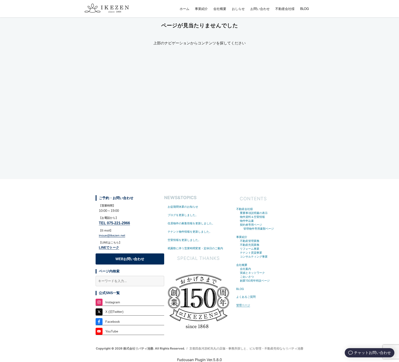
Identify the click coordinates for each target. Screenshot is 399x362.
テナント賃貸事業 (251, 252)
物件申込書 (247, 220)
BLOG (304, 8)
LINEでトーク (109, 247)
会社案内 (245, 269)
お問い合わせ (260, 8)
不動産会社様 (285, 8)
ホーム (184, 8)
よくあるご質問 (246, 296)
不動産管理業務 (249, 241)
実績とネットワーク (252, 272)
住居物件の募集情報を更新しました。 (191, 223)
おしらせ (238, 8)
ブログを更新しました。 (183, 215)
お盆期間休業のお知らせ (183, 206)
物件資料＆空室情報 (252, 217)
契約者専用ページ (251, 224)
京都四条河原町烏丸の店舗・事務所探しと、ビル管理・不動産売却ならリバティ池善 (246, 348)
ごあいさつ (247, 276)
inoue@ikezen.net (112, 235)
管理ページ (243, 305)
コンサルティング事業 (254, 256)
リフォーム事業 (249, 248)
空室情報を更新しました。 (184, 240)
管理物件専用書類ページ (258, 228)
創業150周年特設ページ (255, 280)
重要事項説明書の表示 (254, 213)
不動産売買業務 (249, 244)
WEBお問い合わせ (129, 259)
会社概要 (219, 8)
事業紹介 (201, 8)
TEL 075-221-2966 (114, 223)
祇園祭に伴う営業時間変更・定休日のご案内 (195, 248)
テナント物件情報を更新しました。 (190, 231)
